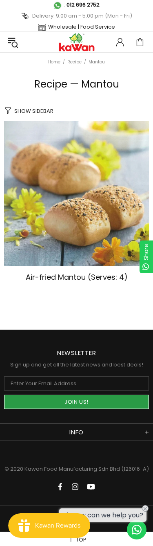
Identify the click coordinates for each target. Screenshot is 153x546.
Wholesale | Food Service (81, 27)
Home (54, 62)
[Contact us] (136, 529)
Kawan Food (76, 42)
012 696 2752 (83, 4)
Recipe (74, 62)
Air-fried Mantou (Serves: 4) (77, 277)
